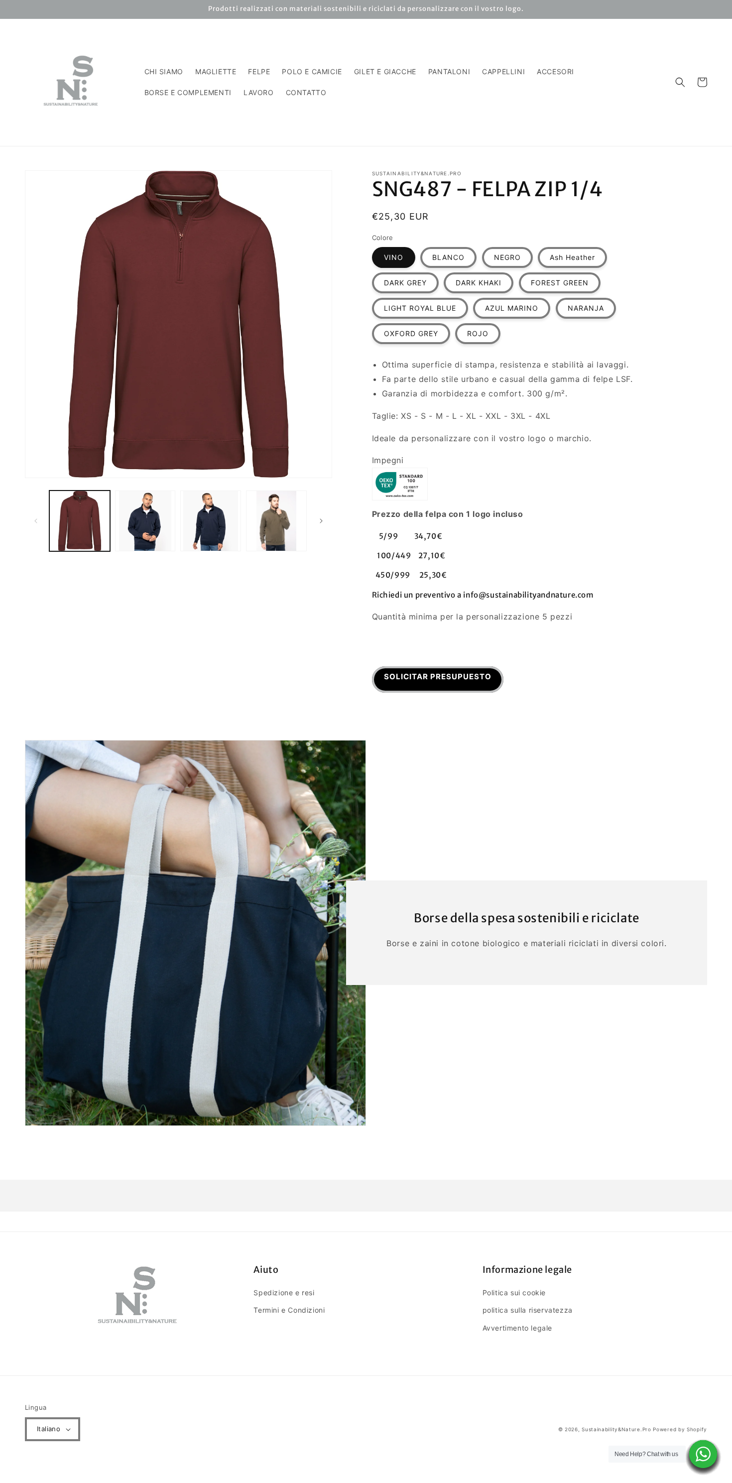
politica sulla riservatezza (528, 1310)
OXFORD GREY (411, 333)
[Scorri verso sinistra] (36, 521)
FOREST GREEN (560, 282)
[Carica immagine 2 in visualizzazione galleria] (145, 521)
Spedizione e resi (283, 1292)
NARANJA (586, 308)
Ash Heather (572, 257)
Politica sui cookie (514, 1292)
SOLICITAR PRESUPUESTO (437, 676)
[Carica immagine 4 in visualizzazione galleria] (276, 521)
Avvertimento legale (517, 1328)
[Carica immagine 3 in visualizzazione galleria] (210, 521)
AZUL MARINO (511, 308)
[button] (680, 82)
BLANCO (448, 257)
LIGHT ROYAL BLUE (420, 308)
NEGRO (507, 257)
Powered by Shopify (680, 1429)
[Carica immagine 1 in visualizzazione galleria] (79, 521)
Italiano (48, 1429)
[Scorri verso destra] (321, 521)
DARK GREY (405, 282)
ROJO (477, 333)
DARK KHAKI (478, 282)
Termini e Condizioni (289, 1310)
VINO (393, 257)
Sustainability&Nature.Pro (616, 1429)
